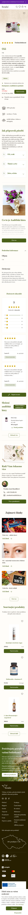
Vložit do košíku (20, 91)
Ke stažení (17, 808)
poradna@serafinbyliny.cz (14, 495)
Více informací (20, 904)
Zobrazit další (14, 733)
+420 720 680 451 (12, 492)
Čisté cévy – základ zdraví (9, 535)
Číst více (14, 240)
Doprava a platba (6, 821)
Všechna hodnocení (20, 42)
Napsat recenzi (15, 394)
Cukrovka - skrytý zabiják (9, 588)
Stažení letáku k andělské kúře (19, 406)
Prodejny (16, 802)
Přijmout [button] (14, 908)
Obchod (4, 802)
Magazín (4, 805)
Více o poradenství (14, 501)
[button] (17, 913)
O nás (3, 818)
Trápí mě (4, 811)
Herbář (4, 808)
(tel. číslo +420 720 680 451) (10, 759)
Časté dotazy (17, 805)
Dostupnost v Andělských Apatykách (12, 86)
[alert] (14, 902)
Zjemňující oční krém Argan (14, 643)
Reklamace (17, 811)
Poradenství (5, 815)
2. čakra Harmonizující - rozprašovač (11, 717)
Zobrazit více (14, 435)
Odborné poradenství (10, 774)
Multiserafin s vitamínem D (14, 679)
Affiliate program (19, 825)
